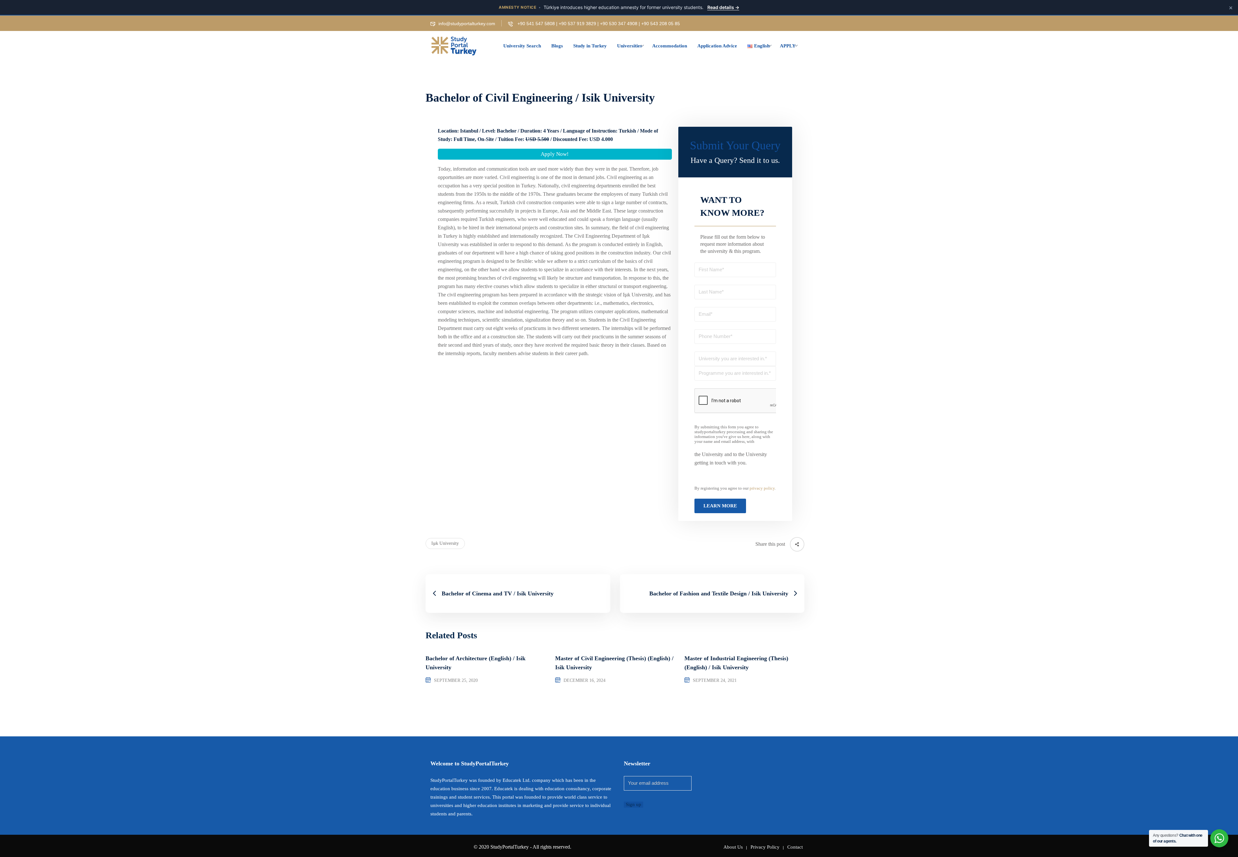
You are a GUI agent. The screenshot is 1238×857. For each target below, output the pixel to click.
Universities (629, 45)
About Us (733, 847)
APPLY (788, 45)
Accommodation (669, 45)
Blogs (557, 45)
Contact (795, 847)
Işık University (445, 543)
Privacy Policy (765, 847)
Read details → (723, 7)
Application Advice (717, 45)
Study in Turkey (590, 45)
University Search (522, 45)
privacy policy (762, 488)
